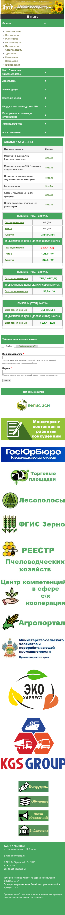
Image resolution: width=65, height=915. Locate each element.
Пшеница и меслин (14, 222)
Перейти (49, 157)
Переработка (11, 61)
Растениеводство (13, 42)
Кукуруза (9, 234)
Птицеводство (12, 35)
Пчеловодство (12, 46)
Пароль (7, 368)
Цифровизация (12, 65)
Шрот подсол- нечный (16, 310)
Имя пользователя (13, 354)
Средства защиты (13, 50)
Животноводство (13, 31)
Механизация (11, 57)
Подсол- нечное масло (16, 278)
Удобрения (10, 53)
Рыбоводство (11, 39)
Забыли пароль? (27, 346)
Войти (10, 346)
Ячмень (8, 228)
